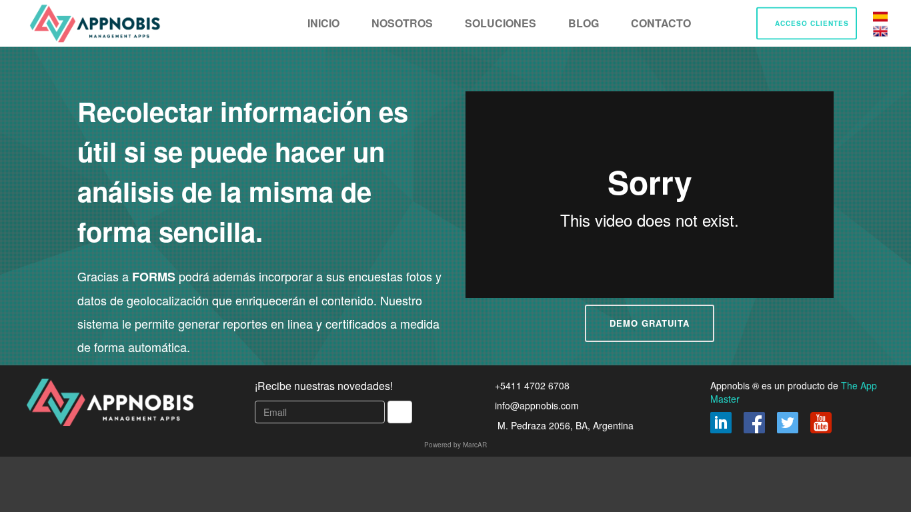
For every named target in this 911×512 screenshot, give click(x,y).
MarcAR (475, 444)
